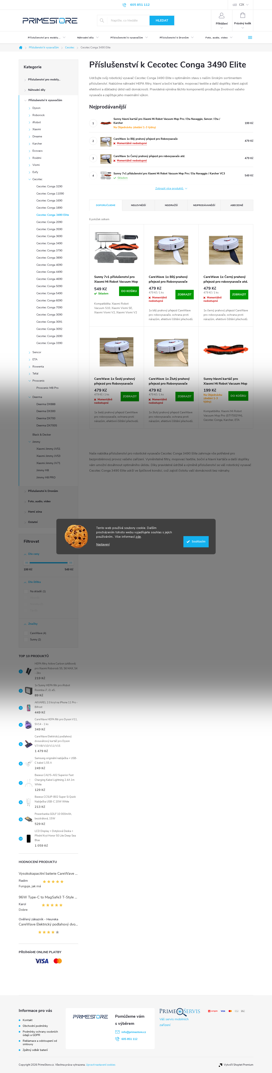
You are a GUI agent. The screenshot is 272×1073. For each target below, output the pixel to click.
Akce (34, 598)
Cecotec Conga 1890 (49, 208)
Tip (33, 610)
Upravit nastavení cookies (100, 1065)
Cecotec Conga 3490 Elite (52, 215)
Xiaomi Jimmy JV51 (48, 449)
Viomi (36, 165)
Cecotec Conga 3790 (49, 250)
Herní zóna (35, 512)
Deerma (37, 397)
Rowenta (38, 366)
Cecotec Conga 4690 (49, 279)
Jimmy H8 (42, 470)
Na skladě (37, 591)
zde (138, 537)
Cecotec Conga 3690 (49, 236)
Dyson (36, 108)
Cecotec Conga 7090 (49, 307)
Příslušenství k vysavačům (45, 100)
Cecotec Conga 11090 (50, 193)
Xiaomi (36, 129)
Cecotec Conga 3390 (49, 343)
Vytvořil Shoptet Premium (238, 1065)
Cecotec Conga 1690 (49, 200)
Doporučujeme (105, 205)
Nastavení (103, 544)
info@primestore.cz (133, 1032)
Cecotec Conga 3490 (49, 243)
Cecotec (37, 179)
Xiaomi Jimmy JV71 (48, 463)
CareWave (37, 633)
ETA (34, 359)
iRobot (36, 122)
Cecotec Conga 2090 (49, 222)
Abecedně (236, 205)
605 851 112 (129, 1039)
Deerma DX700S (46, 425)
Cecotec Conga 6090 (49, 300)
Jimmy (36, 442)
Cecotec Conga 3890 (49, 258)
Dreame (37, 136)
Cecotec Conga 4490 (49, 272)
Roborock (38, 115)
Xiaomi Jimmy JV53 (48, 456)
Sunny (35, 639)
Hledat (162, 20)
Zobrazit (185, 294)
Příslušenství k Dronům (43, 491)
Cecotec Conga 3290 (49, 186)
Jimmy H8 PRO (46, 477)
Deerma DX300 (45, 411)
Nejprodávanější (204, 205)
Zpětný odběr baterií (35, 1050)
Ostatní (33, 522)
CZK (241, 5)
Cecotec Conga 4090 (49, 265)
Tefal (35, 373)
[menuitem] (43, 37)
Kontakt (27, 1020)
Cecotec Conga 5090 (49, 286)
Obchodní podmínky (35, 1026)
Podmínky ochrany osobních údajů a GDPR (40, 1033)
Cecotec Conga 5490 (49, 293)
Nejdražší (171, 205)
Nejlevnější (138, 205)
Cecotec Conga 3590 (49, 229)
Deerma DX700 (45, 418)
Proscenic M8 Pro (47, 388)
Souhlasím (198, 541)
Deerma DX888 (45, 404)
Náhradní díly (36, 90)
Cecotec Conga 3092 (49, 329)
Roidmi (36, 158)
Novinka (36, 604)
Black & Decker (41, 435)
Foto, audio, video (39, 501)
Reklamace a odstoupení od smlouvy (40, 1042)
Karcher (37, 144)
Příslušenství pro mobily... (44, 79)
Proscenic (38, 381)
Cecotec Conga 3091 (49, 322)
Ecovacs (37, 151)
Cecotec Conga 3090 (49, 315)
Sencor (36, 352)
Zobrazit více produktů (169, 188)
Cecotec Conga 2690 (49, 336)
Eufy (35, 172)
